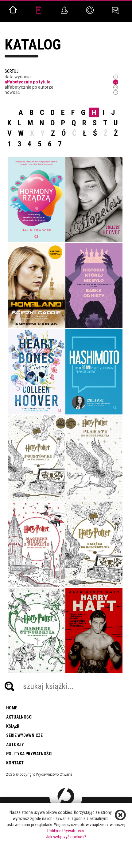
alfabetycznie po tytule (27, 81)
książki (13, 726)
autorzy (15, 744)
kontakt (15, 762)
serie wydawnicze (24, 735)
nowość (12, 92)
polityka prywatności (29, 753)
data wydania (18, 76)
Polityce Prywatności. (66, 830)
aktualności (19, 717)
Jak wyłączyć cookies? (66, 836)
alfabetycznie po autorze (29, 87)
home (11, 707)
